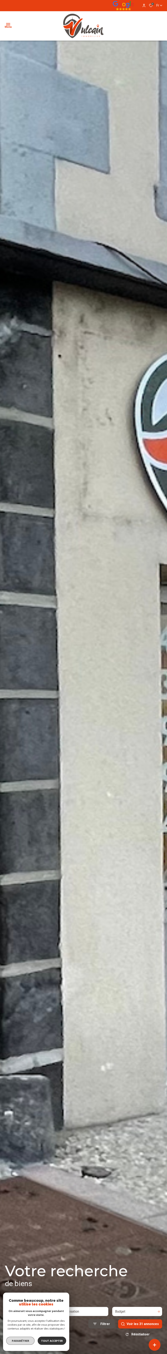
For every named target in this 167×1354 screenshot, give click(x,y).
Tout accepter (52, 1341)
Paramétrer (20, 1341)
